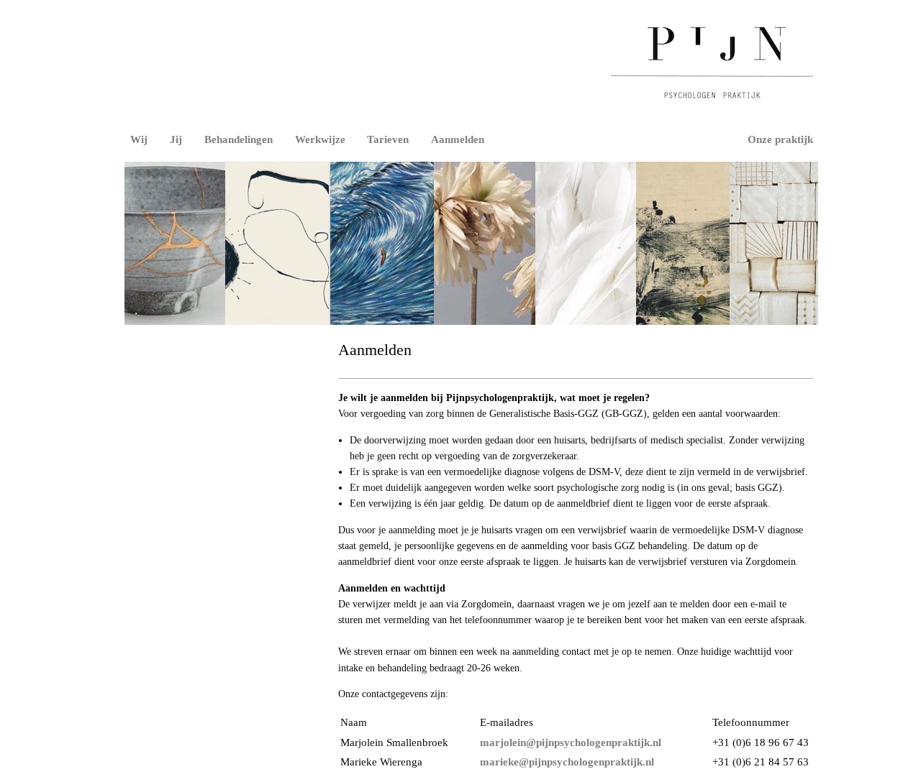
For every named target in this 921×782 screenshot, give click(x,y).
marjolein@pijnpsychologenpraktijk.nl (570, 742)
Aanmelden (457, 139)
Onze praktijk (780, 139)
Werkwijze (320, 139)
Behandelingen (238, 139)
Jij (176, 139)
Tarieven (388, 139)
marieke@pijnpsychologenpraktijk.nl (567, 761)
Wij (139, 139)
